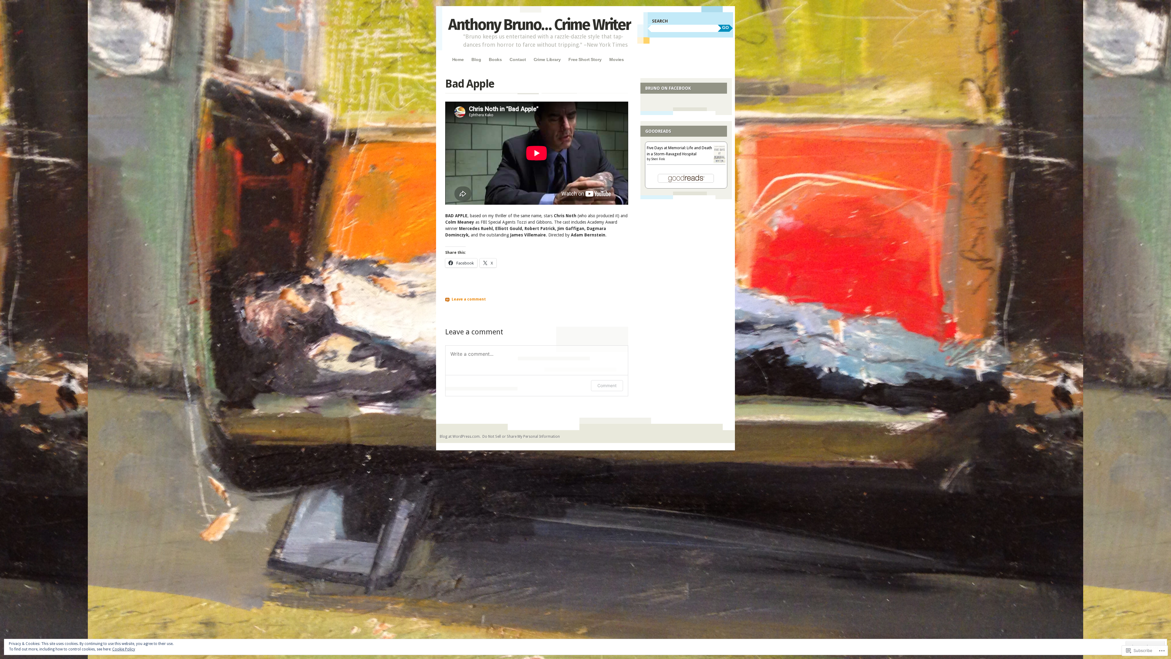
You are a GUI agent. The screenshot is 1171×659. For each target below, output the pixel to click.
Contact (518, 59)
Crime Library (547, 59)
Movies (616, 59)
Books (495, 59)
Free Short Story (585, 59)
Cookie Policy (123, 649)
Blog (476, 59)
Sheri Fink (658, 159)
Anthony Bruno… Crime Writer (539, 25)
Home (458, 59)
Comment (607, 385)
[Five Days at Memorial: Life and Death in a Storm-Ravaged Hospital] (719, 162)
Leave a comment (469, 299)
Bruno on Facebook (668, 88)
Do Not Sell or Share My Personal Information (521, 436)
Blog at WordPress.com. (460, 436)
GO (725, 27)
